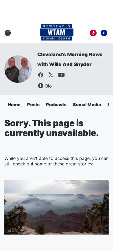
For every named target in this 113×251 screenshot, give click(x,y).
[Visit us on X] (51, 75)
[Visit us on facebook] (40, 75)
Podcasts (56, 104)
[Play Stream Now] (104, 33)
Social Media (87, 104)
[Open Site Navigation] (7, 33)
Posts (33, 104)
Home (14, 104)
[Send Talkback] (93, 33)
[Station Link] (56, 33)
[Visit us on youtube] (61, 75)
